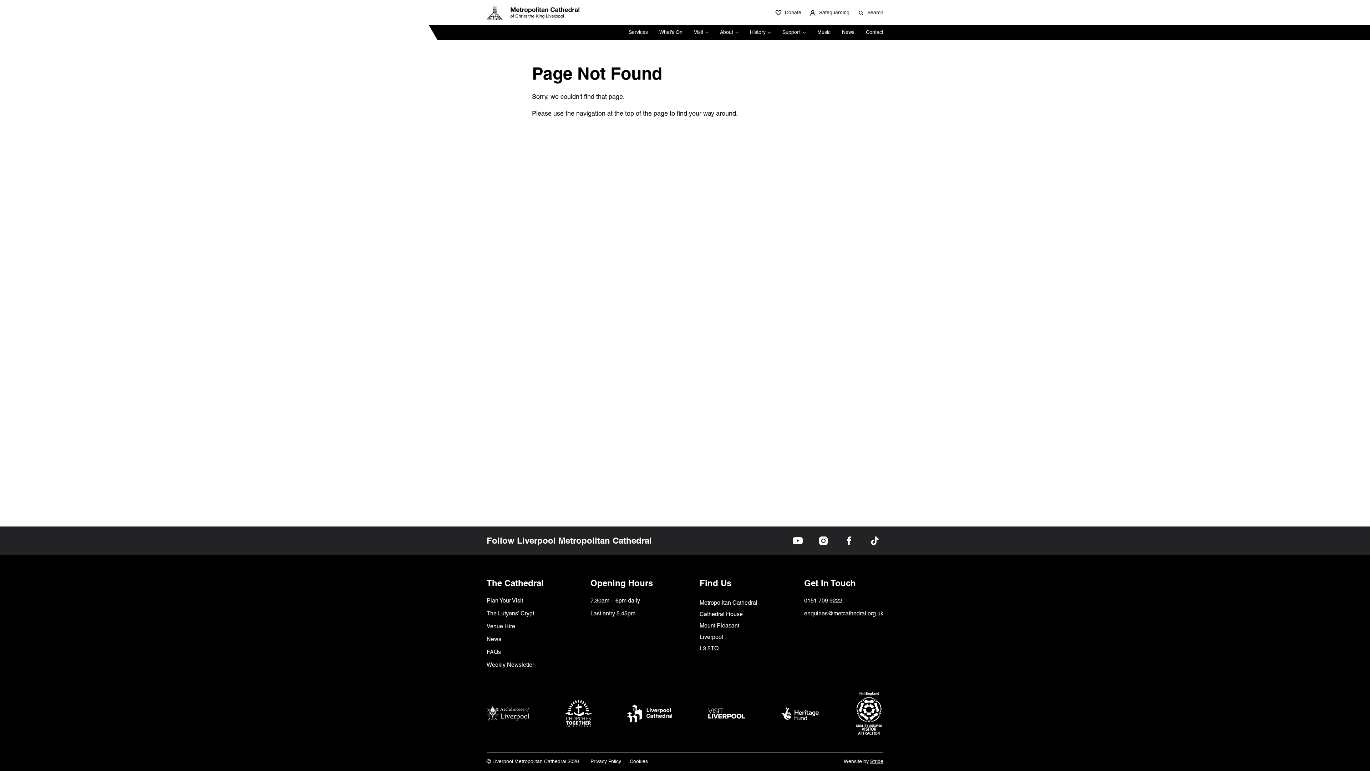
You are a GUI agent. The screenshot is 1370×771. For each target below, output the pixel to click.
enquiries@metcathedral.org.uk (843, 613)
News (848, 32)
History (758, 32)
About (726, 32)
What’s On (671, 32)
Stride (876, 761)
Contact (874, 32)
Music (824, 32)
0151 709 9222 (823, 600)
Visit (698, 32)
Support (791, 32)
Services (638, 32)
